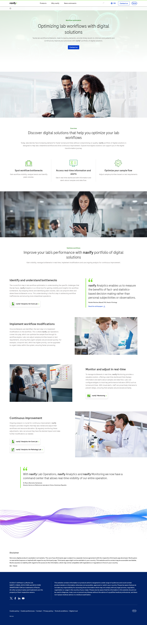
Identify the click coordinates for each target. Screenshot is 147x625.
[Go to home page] (13, 3)
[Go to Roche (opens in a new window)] (134, 3)
